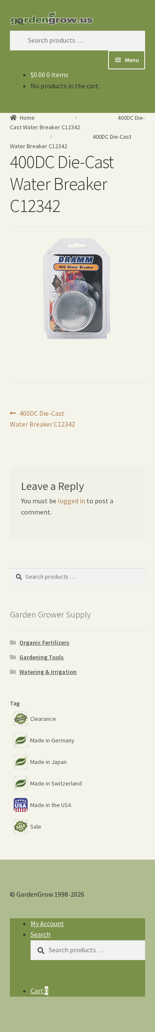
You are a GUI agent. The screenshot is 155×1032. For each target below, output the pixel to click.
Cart (39, 990)
